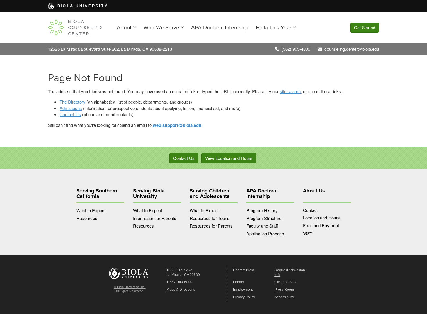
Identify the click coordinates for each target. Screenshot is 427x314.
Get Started (364, 27)
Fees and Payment (321, 225)
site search (290, 91)
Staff (307, 233)
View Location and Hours (228, 158)
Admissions (71, 108)
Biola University (82, 6)
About (124, 27)
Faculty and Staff (262, 226)
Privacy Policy (244, 297)
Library (238, 282)
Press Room (284, 290)
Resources (86, 218)
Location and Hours (321, 217)
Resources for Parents (211, 226)
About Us (314, 190)
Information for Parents (154, 218)
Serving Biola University (149, 193)
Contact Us (70, 114)
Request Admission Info (289, 272)
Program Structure (263, 218)
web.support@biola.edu (177, 125)
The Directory (72, 102)
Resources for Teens (209, 218)
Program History (262, 210)
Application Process (265, 233)
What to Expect (90, 210)
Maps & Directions (180, 290)
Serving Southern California (96, 193)
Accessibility (284, 297)
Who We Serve (161, 27)
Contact (310, 210)
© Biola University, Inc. (130, 287)
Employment (243, 290)
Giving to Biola (285, 282)
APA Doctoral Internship (220, 27)
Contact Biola (243, 270)
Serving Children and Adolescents (209, 193)
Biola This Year (273, 27)
